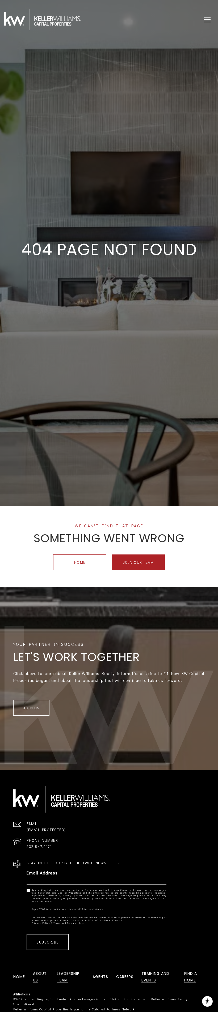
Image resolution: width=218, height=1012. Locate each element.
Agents (100, 976)
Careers (124, 976)
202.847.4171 (39, 846)
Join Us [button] (31, 707)
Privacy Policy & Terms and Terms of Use (57, 923)
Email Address (42, 873)
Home (80, 562)
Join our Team (138, 562)
